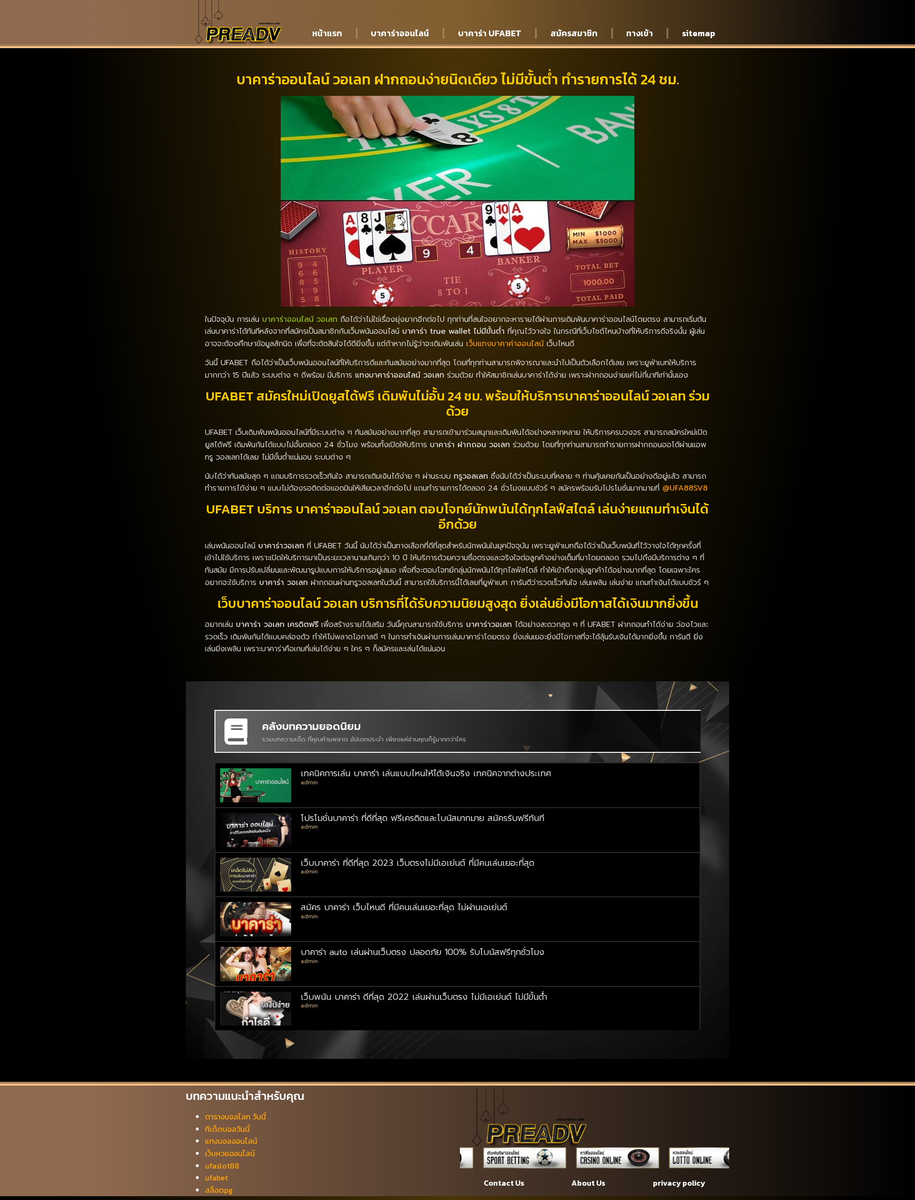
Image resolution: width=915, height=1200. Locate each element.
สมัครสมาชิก (574, 33)
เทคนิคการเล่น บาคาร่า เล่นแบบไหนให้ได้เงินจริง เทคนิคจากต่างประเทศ (426, 773)
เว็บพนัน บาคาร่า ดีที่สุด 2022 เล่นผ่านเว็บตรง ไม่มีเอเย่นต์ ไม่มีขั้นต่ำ (424, 997)
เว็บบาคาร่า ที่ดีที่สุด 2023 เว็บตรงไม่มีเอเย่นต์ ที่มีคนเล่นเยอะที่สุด (417, 863)
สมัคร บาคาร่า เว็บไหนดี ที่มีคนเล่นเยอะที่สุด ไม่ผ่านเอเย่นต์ (404, 907)
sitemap (698, 33)
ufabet (216, 1177)
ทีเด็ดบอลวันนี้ (227, 1129)
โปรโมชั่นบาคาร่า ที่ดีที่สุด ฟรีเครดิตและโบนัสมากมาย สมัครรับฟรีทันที (422, 818)
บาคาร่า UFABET (489, 33)
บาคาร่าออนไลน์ (400, 33)
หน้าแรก (327, 33)
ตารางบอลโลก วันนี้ (235, 1116)
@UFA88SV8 (685, 488)
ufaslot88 (222, 1165)
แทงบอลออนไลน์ (231, 1141)
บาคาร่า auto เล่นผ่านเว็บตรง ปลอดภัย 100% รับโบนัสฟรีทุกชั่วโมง (422, 952)
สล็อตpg (219, 1190)
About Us (588, 1183)
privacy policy (679, 1183)
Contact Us (504, 1183)
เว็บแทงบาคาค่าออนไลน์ (505, 343)
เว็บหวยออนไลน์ (230, 1153)
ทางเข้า (639, 33)
